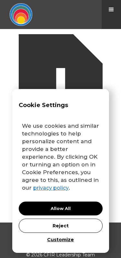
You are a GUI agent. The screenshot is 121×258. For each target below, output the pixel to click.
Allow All (61, 208)
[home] (16, 14)
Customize (60, 240)
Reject (61, 226)
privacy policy (51, 188)
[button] (111, 14)
